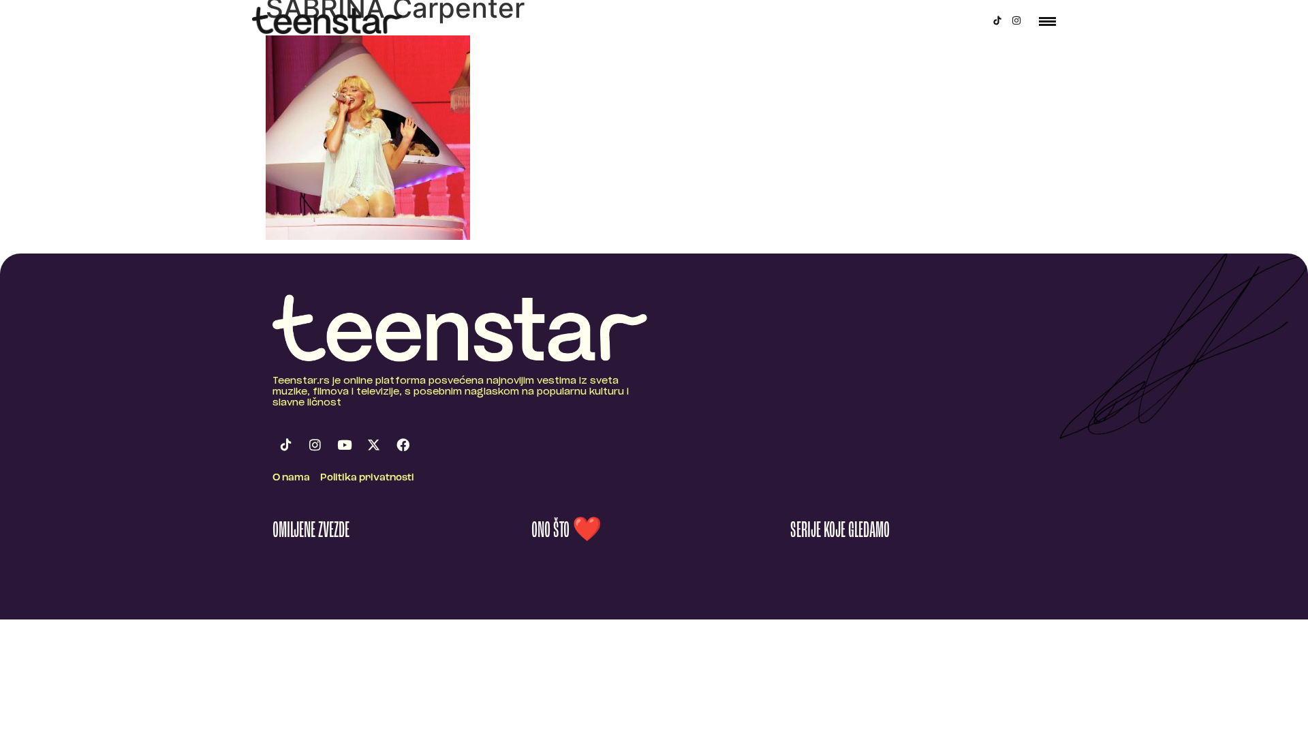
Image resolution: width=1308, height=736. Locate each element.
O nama (291, 478)
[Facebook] (403, 445)
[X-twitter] (373, 445)
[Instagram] (1016, 20)
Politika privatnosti (367, 478)
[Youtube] (344, 445)
